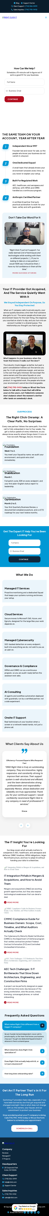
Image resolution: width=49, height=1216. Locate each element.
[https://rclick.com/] (9, 17)
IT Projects (6, 1159)
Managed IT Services (17, 588)
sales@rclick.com (11, 1198)
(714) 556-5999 (11, 1179)
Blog (17, 3)
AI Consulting (13, 691)
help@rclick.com (11, 1182)
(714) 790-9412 (14, 387)
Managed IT (6, 1156)
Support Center (29, 3)
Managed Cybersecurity (19, 640)
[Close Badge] (36, 1205)
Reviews (5, 1153)
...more (24, 902)
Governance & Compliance (21, 666)
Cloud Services (14, 614)
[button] (46, 17)
